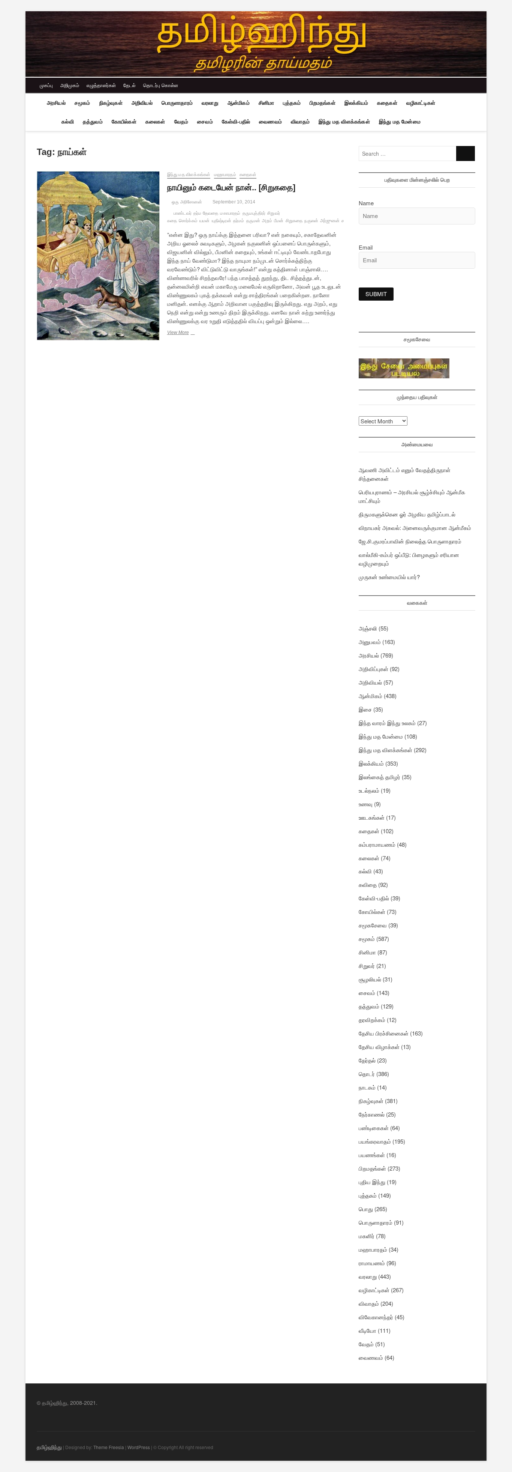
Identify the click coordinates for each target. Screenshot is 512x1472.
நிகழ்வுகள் (111, 103)
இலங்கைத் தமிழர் (379, 777)
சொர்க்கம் (188, 220)
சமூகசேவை (373, 925)
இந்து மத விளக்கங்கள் (344, 122)
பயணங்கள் (372, 1155)
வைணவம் (270, 122)
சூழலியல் (370, 979)
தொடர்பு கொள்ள (160, 85)
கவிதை (368, 884)
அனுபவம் (370, 642)
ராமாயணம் (372, 1263)
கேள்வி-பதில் (236, 122)
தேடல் (129, 85)
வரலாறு (210, 103)
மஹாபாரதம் (225, 174)
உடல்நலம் (369, 790)
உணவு (366, 804)
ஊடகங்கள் (372, 817)
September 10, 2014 (233, 202)
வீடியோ (367, 1330)
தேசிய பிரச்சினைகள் (384, 1033)
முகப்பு (46, 85)
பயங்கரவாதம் (375, 1141)
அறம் (267, 220)
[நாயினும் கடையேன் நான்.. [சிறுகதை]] (98, 255)
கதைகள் (387, 103)
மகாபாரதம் (230, 213)
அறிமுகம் (69, 85)
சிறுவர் (367, 965)
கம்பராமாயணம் (377, 844)
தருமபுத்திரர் (254, 213)
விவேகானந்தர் (376, 1317)
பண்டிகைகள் (374, 1128)
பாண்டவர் (183, 213)
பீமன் (279, 220)
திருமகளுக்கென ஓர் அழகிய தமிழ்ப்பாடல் (407, 514)
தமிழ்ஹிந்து (49, 1447)
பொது (366, 1209)
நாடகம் (367, 1087)
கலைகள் (155, 122)
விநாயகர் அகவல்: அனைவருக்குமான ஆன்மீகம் (415, 527)
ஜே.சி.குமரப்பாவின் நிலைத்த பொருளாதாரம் (410, 541)
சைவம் (205, 122)
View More (187, 333)
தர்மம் (238, 220)
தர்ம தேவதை (205, 213)
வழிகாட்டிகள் (420, 103)
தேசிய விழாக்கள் (379, 1047)
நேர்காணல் (372, 1114)
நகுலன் (311, 220)
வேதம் (181, 122)
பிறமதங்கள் (322, 103)
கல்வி (67, 122)
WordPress (138, 1447)
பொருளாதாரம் (177, 103)
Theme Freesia (108, 1447)
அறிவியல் (142, 103)
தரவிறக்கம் (372, 1019)
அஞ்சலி (368, 628)
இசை (365, 709)
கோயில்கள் (124, 122)
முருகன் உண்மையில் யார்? (389, 577)
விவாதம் (300, 122)
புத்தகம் (292, 103)
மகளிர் (366, 1236)
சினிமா (266, 103)
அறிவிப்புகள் (373, 669)
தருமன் (253, 220)
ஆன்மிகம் (239, 103)
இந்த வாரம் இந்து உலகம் (387, 723)
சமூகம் (82, 103)
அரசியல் (56, 103)
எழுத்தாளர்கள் (101, 85)
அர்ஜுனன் (330, 220)
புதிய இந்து (372, 1182)
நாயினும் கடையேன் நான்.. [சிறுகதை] (231, 187)
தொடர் (367, 1074)
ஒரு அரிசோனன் (186, 202)
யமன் (204, 220)
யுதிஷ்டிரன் (221, 220)
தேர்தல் (367, 1060)
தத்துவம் (93, 122)
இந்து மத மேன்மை (400, 122)
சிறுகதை (294, 220)
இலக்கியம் (356, 103)
